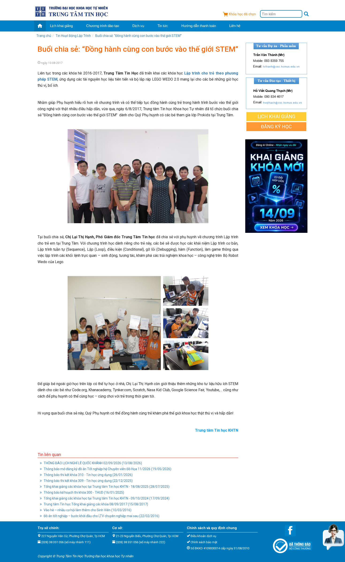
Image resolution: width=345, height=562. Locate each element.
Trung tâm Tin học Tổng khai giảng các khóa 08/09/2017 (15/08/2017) (95, 504)
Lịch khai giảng (61, 26)
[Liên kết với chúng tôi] (288, 530)
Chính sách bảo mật (204, 542)
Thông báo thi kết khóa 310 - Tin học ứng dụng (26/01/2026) (88, 475)
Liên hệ (234, 26)
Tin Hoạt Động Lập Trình (73, 36)
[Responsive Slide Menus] (72, 10)
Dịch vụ (138, 26)
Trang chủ (43, 36)
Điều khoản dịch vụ (203, 536)
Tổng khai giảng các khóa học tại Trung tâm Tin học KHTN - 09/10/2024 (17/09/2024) (106, 498)
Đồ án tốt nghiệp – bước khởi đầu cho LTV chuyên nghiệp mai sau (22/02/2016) (101, 516)
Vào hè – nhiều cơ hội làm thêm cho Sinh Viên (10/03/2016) (87, 510)
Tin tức (162, 26)
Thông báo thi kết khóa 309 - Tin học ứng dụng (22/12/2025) (88, 481)
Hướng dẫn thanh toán (198, 26)
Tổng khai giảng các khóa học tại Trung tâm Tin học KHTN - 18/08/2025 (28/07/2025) (106, 486)
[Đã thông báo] (290, 544)
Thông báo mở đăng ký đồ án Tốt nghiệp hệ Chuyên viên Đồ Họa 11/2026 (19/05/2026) (107, 469)
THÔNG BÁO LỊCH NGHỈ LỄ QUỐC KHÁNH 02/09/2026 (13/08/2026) (92, 463)
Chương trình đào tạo (102, 26)
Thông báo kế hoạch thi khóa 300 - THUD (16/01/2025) (83, 492)
